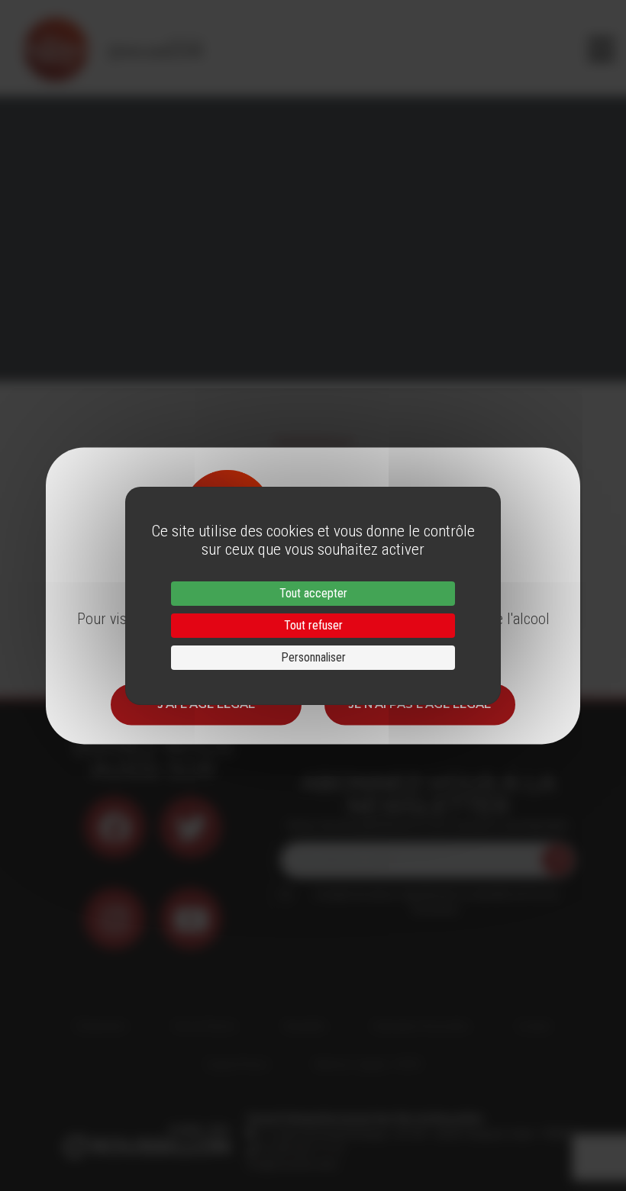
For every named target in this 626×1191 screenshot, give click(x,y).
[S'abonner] (557, 860)
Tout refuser (313, 625)
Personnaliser (313, 657)
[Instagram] (114, 918)
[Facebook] (114, 827)
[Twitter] (190, 827)
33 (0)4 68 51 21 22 (300, 1149)
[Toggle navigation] (601, 49)
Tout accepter (313, 593)
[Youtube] (190, 918)
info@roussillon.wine (292, 1164)
